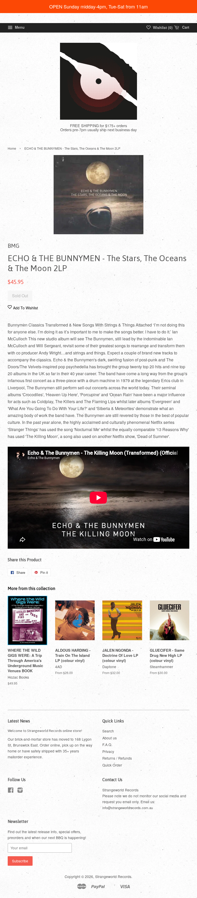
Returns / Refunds (117, 758)
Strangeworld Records (113, 876)
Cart (185, 27)
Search (108, 730)
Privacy (108, 751)
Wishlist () (162, 27)
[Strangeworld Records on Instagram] (20, 790)
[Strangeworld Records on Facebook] (11, 790)
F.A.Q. (107, 744)
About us (109, 737)
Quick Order (112, 765)
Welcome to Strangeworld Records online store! (45, 731)
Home (12, 148)
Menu (19, 27)
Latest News (19, 721)
